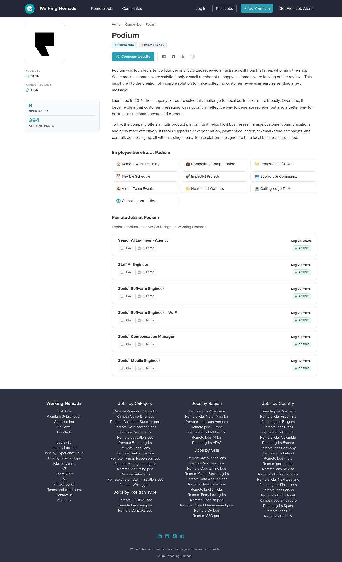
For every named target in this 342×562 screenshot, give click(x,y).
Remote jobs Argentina (278, 416)
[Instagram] (192, 56)
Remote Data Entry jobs (206, 484)
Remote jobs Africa (207, 437)
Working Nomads (57, 8)
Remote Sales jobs (135, 474)
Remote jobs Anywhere (206, 411)
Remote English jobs (207, 489)
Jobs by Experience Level (64, 453)
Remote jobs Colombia (278, 437)
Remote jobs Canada (278, 432)
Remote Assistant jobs (206, 463)
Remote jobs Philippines (278, 484)
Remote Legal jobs (135, 448)
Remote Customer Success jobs (135, 421)
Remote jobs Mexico (278, 469)
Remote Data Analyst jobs (206, 479)
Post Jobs (224, 8)
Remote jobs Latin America (207, 421)
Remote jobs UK (278, 511)
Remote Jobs (95, 8)
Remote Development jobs (135, 427)
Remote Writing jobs (135, 484)
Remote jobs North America (207, 416)
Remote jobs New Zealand (278, 479)
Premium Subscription (64, 416)
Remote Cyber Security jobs (207, 473)
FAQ (64, 479)
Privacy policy (64, 484)
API (64, 468)
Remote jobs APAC (206, 442)
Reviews (64, 427)
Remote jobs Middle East (206, 432)
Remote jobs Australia (278, 411)
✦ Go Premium (257, 8)
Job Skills (64, 442)
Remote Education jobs (135, 437)
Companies (124, 8)
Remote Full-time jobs (135, 500)
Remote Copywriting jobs (207, 468)
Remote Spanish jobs (207, 500)
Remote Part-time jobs (135, 505)
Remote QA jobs (207, 510)
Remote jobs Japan (278, 463)
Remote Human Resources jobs (135, 458)
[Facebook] (173, 56)
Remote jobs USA (278, 516)
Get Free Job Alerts (296, 8)
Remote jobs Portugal (278, 495)
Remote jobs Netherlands (278, 474)
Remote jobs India (278, 458)
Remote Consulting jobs (135, 416)
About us (64, 500)
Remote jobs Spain (278, 505)
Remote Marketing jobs (135, 469)
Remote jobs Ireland (278, 453)
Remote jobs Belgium (278, 421)
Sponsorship (64, 421)
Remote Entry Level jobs (207, 494)
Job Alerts (64, 432)
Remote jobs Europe (207, 427)
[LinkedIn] (164, 56)
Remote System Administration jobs (135, 479)
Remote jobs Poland (278, 490)
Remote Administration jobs (135, 411)
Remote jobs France (278, 442)
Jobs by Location (64, 447)
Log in (201, 8)
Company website (135, 56)
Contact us (64, 495)
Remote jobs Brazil (278, 427)
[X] (183, 56)
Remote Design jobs (135, 432)
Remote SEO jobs (207, 515)
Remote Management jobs (135, 463)
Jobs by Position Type (64, 458)
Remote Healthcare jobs (135, 453)
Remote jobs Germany (278, 448)
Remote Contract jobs (135, 510)
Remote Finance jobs (135, 442)
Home (116, 24)
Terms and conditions (64, 489)
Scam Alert (64, 474)
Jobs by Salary (64, 463)
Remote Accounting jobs (207, 458)
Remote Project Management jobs (207, 505)
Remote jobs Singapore (278, 500)
